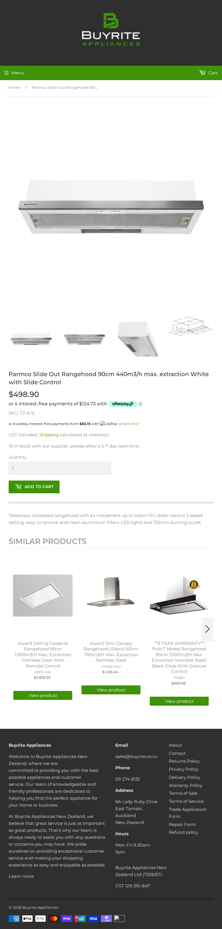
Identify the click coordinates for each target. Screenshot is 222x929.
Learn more (21, 876)
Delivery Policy (184, 777)
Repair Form (182, 824)
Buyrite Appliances (40, 907)
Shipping (49, 434)
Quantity (17, 457)
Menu (18, 73)
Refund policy (183, 832)
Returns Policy (184, 761)
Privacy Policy (183, 769)
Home (15, 87)
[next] (207, 629)
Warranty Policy (185, 785)
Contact (177, 753)
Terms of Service (186, 801)
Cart (212, 73)
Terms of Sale (183, 793)
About (175, 745)
